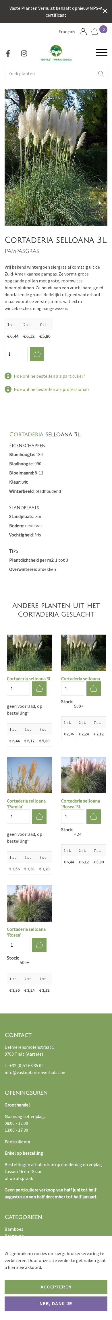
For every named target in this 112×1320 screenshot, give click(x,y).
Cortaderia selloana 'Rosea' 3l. (80, 803)
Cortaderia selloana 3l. (29, 678)
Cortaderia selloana (80, 678)
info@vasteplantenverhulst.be (35, 1072)
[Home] (56, 53)
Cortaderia (26, 434)
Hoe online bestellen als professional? (52, 389)
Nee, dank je (56, 1303)
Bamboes (14, 1229)
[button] (101, 73)
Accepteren (56, 1287)
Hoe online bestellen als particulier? (49, 376)
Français (67, 31)
